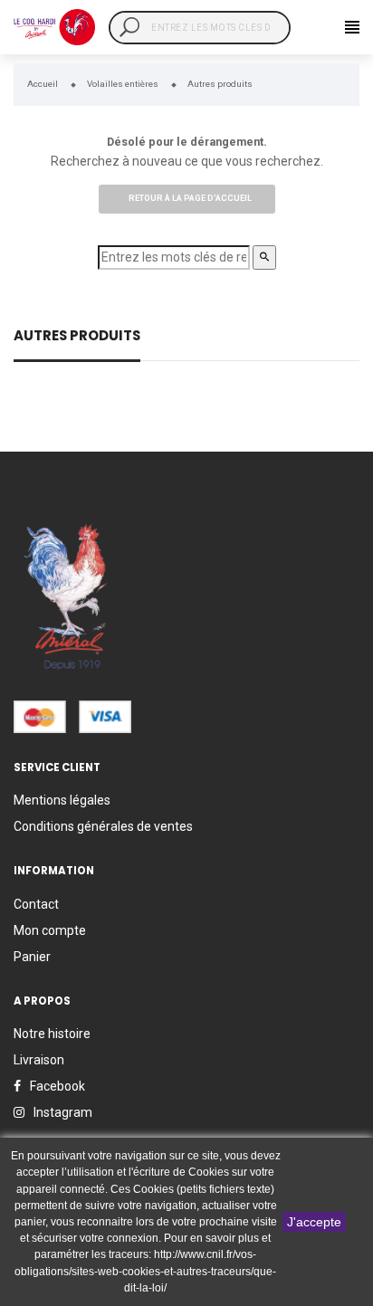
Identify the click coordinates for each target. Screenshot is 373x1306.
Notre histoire (52, 1033)
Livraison (39, 1060)
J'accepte (314, 1222)
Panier (32, 956)
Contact (36, 904)
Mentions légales (62, 800)
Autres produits (77, 337)
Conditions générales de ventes (103, 826)
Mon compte (50, 930)
